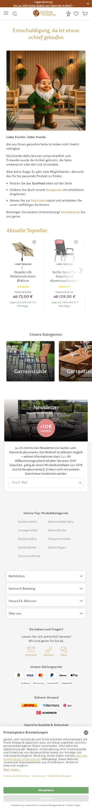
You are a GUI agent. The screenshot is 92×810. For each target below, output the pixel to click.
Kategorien (54, 190)
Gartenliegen (57, 547)
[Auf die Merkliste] (34, 242)
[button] (81, 270)
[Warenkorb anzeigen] (85, 14)
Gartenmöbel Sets (61, 522)
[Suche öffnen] (15, 14)
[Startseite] (44, 14)
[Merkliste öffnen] (76, 14)
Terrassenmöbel (59, 539)
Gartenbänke (27, 547)
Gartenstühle (27, 539)
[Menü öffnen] (6, 13)
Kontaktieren (71, 212)
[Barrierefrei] (69, 14)
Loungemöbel (28, 530)
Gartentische (57, 530)
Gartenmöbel (27, 522)
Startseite (38, 200)
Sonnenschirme (29, 556)
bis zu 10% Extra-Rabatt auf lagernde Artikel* (43, 5)
